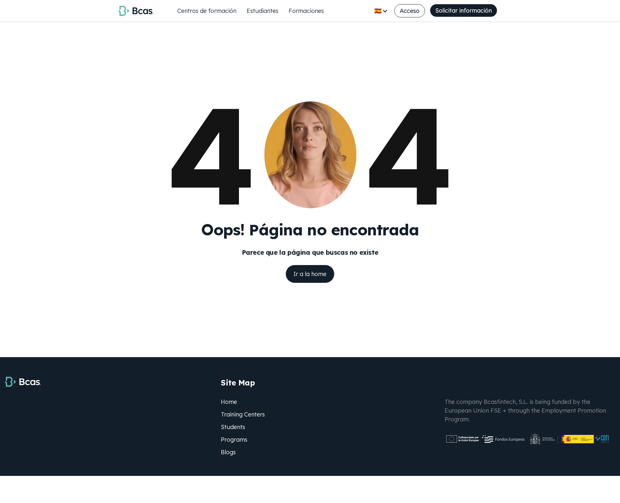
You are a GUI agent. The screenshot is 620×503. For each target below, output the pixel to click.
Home (229, 401)
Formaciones (306, 11)
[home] (136, 10)
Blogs (228, 452)
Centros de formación (206, 11)
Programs (234, 439)
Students (233, 427)
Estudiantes (262, 11)
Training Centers (243, 414)
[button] (381, 11)
